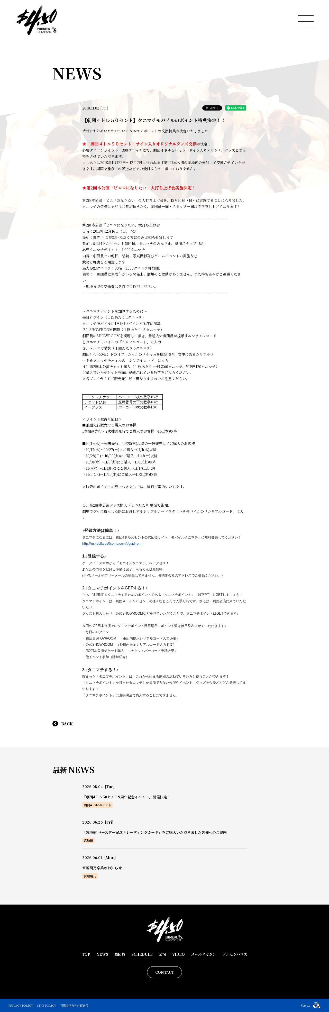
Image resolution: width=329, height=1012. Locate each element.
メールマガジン (203, 954)
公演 (162, 954)
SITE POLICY (46, 1005)
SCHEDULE (142, 954)
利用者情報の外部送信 (74, 1005)
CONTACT (164, 972)
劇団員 (119, 954)
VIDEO (178, 954)
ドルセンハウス (234, 954)
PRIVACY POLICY (20, 1005)
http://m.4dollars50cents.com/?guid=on (111, 543)
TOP (86, 954)
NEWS (102, 954)
